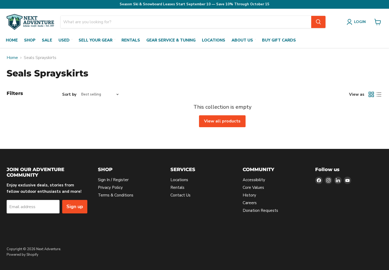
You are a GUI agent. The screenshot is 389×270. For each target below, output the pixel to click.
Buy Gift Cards (279, 40)
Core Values (253, 187)
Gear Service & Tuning (171, 40)
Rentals (130, 40)
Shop (29, 40)
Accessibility (254, 179)
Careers (250, 202)
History (249, 195)
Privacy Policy (110, 187)
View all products (222, 121)
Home (12, 40)
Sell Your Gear (95, 40)
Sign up (74, 206)
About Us (242, 40)
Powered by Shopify (22, 254)
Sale (47, 40)
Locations (213, 40)
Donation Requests (260, 210)
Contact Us (180, 195)
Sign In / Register (113, 179)
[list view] (378, 94)
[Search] (318, 22)
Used (64, 40)
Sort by (69, 94)
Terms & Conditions (115, 195)
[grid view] (371, 94)
